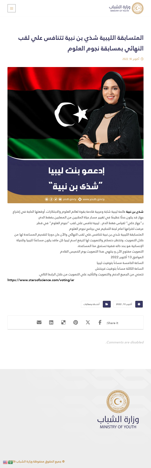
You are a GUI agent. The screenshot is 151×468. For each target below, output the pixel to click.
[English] (5, 462)
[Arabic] (10, 462)
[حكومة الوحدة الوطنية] (126, 8)
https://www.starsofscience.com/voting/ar (40, 280)
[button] (100, 322)
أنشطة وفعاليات (91, 304)
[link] (135, 212)
